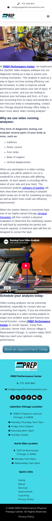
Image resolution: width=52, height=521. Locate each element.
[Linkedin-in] (39, 397)
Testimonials (25, 491)
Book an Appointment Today (26, 349)
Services (23, 487)
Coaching (23, 495)
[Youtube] (34, 397)
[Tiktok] (28, 397)
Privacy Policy (26, 499)
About (21, 484)
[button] (48, 16)
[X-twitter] (18, 397)
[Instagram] (23, 397)
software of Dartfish (33, 187)
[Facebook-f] (12, 397)
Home (21, 480)
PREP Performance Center (19, 66)
